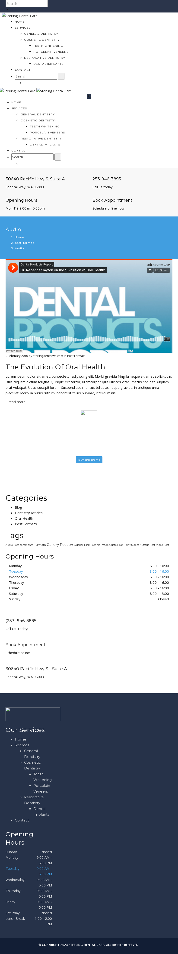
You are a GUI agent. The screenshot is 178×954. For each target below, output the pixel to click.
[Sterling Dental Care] (20, 15)
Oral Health (24, 518)
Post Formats (76, 356)
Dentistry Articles (29, 512)
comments (26, 544)
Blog (18, 507)
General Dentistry (41, 33)
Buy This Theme (89, 459)
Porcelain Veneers (50, 51)
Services (22, 27)
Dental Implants (48, 63)
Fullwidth (40, 544)
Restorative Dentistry (44, 57)
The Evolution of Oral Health (55, 367)
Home (20, 21)
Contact (23, 69)
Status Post (148, 544)
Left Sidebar (76, 544)
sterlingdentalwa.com (48, 356)
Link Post (90, 544)
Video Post (162, 544)
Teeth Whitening (48, 45)
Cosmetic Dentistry (42, 39)
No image (102, 544)
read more (17, 402)
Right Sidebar (132, 544)
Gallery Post (57, 544)
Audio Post (12, 544)
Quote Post (116, 544)
